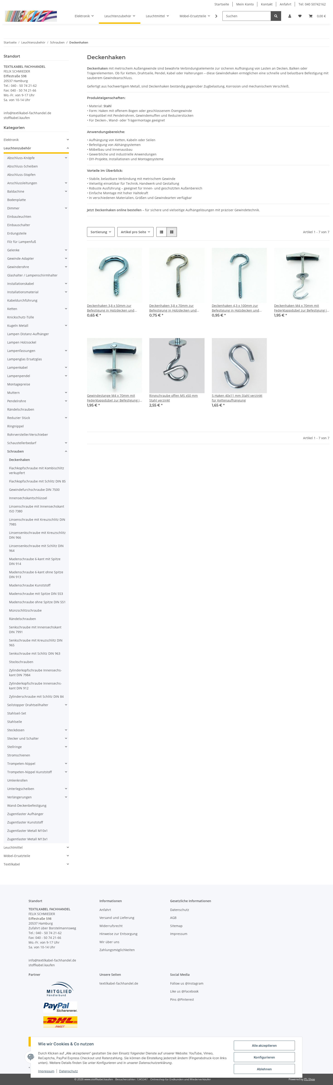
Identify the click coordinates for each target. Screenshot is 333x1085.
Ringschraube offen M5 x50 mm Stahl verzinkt (173, 397)
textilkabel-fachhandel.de (118, 983)
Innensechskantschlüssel (28, 498)
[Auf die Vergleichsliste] (123, 256)
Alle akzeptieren (264, 1045)
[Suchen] (276, 16)
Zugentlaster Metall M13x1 (27, 839)
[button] (290, 16)
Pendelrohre (16, 401)
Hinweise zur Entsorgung (118, 934)
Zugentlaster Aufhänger (25, 814)
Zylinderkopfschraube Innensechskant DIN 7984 (35, 672)
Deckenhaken (19, 460)
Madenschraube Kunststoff (30, 585)
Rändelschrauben (20, 409)
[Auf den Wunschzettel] (134, 256)
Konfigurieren (264, 1057)
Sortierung (99, 232)
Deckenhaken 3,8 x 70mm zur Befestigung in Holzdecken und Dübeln (173, 308)
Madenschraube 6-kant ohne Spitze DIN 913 (36, 574)
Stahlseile (14, 721)
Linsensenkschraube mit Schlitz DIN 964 (36, 548)
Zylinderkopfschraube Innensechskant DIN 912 (35, 685)
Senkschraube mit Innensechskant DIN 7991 (35, 629)
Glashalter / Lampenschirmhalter (32, 275)
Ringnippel (15, 426)
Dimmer (13, 208)
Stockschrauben (21, 662)
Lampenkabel (17, 367)
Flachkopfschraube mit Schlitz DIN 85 (37, 481)
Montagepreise (18, 384)
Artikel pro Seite (133, 232)
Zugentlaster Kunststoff (25, 822)
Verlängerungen (19, 797)
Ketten (12, 309)
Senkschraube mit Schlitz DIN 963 (34, 653)
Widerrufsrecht (111, 926)
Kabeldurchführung (22, 300)
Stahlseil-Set (16, 713)
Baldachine (15, 191)
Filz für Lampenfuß (21, 242)
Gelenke (13, 250)
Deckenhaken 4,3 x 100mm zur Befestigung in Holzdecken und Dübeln (235, 308)
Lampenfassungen (21, 351)
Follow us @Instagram (186, 983)
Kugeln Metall (17, 325)
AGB (173, 917)
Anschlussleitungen (22, 183)
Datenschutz (68, 1071)
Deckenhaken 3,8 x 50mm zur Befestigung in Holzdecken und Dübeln (110, 308)
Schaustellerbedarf (21, 443)
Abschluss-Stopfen (21, 174)
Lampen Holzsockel (21, 342)
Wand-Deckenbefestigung (26, 805)
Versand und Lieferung (116, 917)
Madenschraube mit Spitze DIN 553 (36, 593)
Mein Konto (245, 4)
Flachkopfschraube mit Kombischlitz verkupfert (36, 470)
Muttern (13, 392)
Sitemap (176, 926)
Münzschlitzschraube (25, 610)
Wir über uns (109, 942)
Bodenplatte (16, 200)
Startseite (222, 4)
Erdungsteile (17, 233)
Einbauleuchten (19, 216)
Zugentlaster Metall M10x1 (27, 830)
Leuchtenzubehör (17, 148)
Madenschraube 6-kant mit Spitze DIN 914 (34, 561)
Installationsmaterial (23, 292)
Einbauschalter (18, 225)
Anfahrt (285, 4)
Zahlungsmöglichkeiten (117, 950)
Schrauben (15, 451)
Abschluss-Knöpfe (21, 158)
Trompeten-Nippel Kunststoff (29, 772)
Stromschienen (18, 755)
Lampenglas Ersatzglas (24, 359)
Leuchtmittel (13, 847)
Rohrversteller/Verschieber (27, 434)
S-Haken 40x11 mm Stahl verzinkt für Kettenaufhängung (237, 397)
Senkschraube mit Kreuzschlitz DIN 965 (36, 642)
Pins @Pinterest (182, 999)
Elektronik (11, 140)
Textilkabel (12, 864)
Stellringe (14, 747)
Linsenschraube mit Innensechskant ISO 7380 (36, 508)
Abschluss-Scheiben (22, 166)
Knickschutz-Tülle (20, 317)
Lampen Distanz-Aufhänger (28, 334)
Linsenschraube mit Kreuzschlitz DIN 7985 (37, 521)
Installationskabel (20, 283)
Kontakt (267, 4)
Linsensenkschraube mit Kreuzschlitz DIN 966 (37, 535)
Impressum (46, 1071)
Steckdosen (15, 730)
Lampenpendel (18, 376)
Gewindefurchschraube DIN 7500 (34, 489)
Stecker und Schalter (23, 738)
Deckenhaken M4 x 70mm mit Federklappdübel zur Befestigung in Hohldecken (301, 308)
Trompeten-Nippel (21, 763)
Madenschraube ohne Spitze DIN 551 (37, 602)
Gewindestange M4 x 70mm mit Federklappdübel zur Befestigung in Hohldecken (114, 398)
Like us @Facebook (184, 991)
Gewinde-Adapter (20, 258)
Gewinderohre (18, 267)
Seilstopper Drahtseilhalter (27, 705)
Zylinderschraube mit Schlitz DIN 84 (36, 696)
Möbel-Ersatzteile (17, 856)
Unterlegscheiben (20, 789)
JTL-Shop (309, 1079)
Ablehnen (264, 1069)
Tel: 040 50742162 (312, 4)
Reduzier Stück (18, 418)
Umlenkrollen (17, 780)
